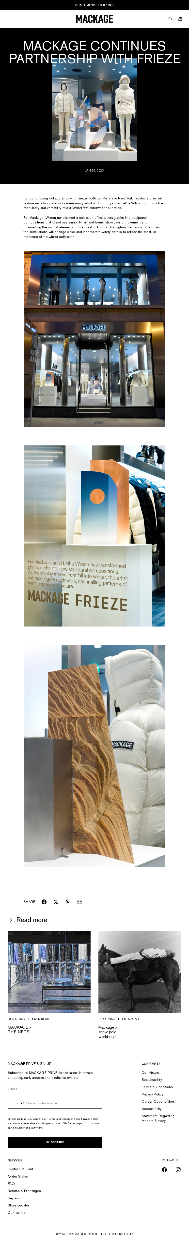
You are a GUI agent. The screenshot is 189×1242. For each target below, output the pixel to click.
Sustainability (152, 1079)
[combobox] (16, 1103)
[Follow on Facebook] (164, 1170)
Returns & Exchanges (24, 1191)
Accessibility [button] (152, 1109)
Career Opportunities (158, 1101)
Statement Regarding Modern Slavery (158, 1118)
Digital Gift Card (20, 1169)
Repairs (14, 1198)
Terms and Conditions (61, 1118)
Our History (150, 1072)
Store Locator (18, 1205)
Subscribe (55, 1142)
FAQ (11, 1183)
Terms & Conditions (157, 1087)
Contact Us (17, 1212)
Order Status (18, 1176)
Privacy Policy (89, 1118)
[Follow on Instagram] (178, 1170)
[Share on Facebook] (44, 902)
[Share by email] (79, 902)
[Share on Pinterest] (68, 902)
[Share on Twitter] (56, 902)
